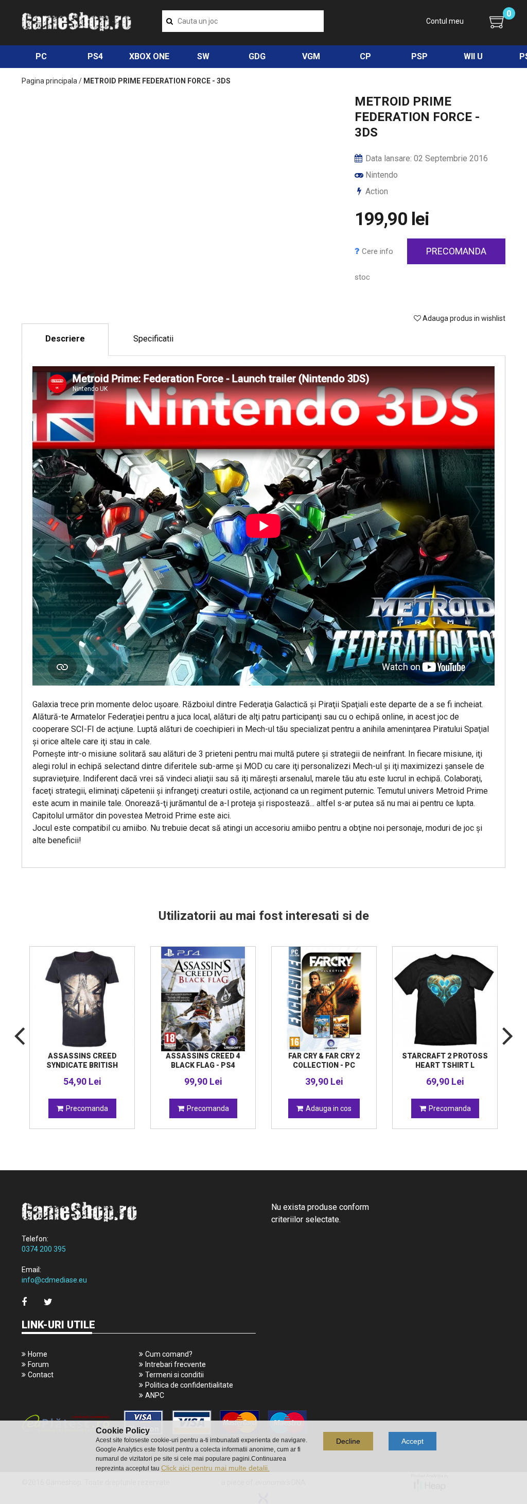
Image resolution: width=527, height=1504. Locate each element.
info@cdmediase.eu (54, 1280)
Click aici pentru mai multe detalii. (215, 1468)
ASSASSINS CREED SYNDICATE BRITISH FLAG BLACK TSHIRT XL (82, 1065)
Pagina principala (49, 81)
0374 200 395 (44, 1249)
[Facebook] (24, 1301)
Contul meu (445, 21)
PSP (419, 56)
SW (203, 56)
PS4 (95, 56)
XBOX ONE (149, 56)
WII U (473, 56)
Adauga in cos (329, 1108)
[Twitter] (48, 1301)
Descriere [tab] (65, 339)
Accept (412, 1441)
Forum (38, 1364)
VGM (311, 56)
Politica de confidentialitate (189, 1385)
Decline (348, 1441)
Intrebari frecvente (175, 1364)
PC (41, 56)
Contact (41, 1375)
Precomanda (456, 251)
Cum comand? (168, 1354)
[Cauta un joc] (169, 21)
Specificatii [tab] (153, 339)
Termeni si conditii (174, 1375)
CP (365, 56)
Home (37, 1354)
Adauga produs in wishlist (463, 318)
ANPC (154, 1395)
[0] (497, 21)
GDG (257, 56)
